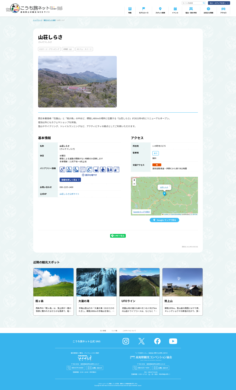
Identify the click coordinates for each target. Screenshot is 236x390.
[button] (164, 194)
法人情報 (103, 331)
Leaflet (165, 214)
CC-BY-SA (193, 214)
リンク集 (114, 331)
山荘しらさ (164, 187)
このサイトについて (129, 331)
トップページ (37, 20)
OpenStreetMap (176, 214)
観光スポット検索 (50, 20)
